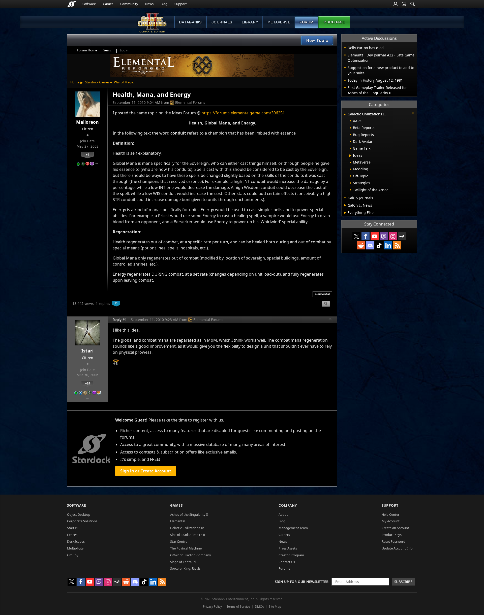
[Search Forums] (412, 4)
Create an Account (395, 528)
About (283, 514)
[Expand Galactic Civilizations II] (344, 114)
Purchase (334, 22)
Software (89, 4)
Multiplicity (75, 548)
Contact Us (287, 562)
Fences (72, 534)
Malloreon (87, 122)
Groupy (72, 555)
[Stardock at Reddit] (361, 245)
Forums (284, 568)
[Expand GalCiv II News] (345, 205)
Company (288, 505)
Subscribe (403, 581)
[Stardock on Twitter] (356, 236)
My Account (391, 521)
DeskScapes (76, 541)
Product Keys (392, 534)
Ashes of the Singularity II (189, 514)
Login (124, 50)
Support (180, 4)
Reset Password (393, 541)
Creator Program (291, 555)
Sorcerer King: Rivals (185, 568)
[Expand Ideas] (350, 155)
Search (108, 50)
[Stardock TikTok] (379, 245)
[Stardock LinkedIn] (388, 245)
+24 (87, 383)
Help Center (390, 514)
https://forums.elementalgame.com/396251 (243, 113)
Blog (164, 4)
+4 (87, 154)
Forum (306, 22)
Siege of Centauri (183, 562)
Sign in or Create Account (145, 471)
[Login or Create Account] (395, 4)
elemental (322, 294)
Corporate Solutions (82, 521)
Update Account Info (397, 548)
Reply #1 (120, 319)
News (149, 4)
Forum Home (87, 50)
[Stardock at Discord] (370, 245)
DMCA (259, 606)
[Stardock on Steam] (401, 236)
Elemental (177, 521)
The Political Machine (186, 548)
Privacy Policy (212, 606)
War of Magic (124, 82)
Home (74, 82)
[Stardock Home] (72, 4)
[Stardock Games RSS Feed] (397, 245)
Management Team (293, 528)
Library (250, 22)
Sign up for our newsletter (301, 581)
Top (330, 319)
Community (129, 4)
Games (108, 4)
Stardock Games (97, 82)
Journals (221, 22)
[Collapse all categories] (413, 112)
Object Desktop (78, 514)
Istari (87, 351)
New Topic (317, 40)
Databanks (190, 22)
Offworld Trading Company (190, 555)
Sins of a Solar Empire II (187, 534)
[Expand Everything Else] (345, 212)
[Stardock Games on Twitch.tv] (383, 236)
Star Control (179, 541)
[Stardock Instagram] (392, 236)
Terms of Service (238, 606)
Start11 (72, 528)
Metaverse (278, 22)
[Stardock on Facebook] (365, 236)
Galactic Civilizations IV (187, 528)
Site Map (275, 606)
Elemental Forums (190, 102)
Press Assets (288, 548)
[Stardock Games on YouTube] (374, 236)
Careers (284, 534)
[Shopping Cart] (404, 4)
